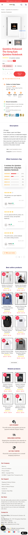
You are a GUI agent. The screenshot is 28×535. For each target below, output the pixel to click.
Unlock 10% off (3, 528)
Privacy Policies (5, 470)
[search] (21, 5)
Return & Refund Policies (8, 486)
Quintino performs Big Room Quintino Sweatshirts (20, 308)
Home (3, 9)
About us (4, 466)
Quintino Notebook (6, 12)
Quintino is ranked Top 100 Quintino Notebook (20, 386)
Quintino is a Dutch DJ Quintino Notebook (7, 407)
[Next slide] (24, 26)
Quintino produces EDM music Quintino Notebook (8, 386)
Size (3, 63)
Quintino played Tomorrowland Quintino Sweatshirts (7, 308)
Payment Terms (5, 484)
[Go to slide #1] (10, 42)
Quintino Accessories (12, 9)
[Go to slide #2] (18, 42)
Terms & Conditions (6, 468)
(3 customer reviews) (14, 58)
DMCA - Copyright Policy (8, 472)
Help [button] (25, 533)
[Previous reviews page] (16, 257)
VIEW (7, 282)
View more (14, 362)
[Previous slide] (3, 26)
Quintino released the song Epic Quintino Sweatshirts (7, 330)
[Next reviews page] (24, 257)
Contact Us (4, 488)
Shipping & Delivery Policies (8, 482)
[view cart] (26, 5)
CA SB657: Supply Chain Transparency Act (12, 475)
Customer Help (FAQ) (7, 490)
